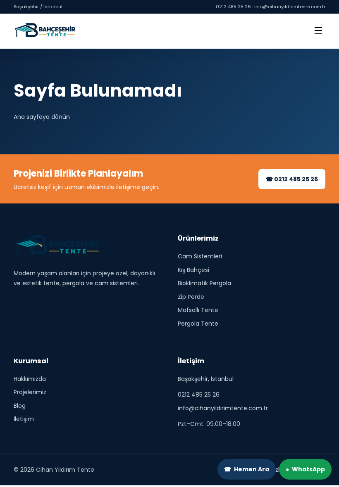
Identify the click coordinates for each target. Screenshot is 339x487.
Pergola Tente (198, 323)
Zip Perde (191, 297)
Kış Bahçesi (193, 270)
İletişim (24, 419)
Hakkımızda (30, 379)
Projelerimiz (30, 392)
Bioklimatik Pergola (204, 283)
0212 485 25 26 (199, 395)
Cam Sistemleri (200, 257)
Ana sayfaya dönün (42, 117)
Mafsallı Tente (198, 310)
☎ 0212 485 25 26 (292, 179)
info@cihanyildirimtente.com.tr (223, 408)
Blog (20, 406)
